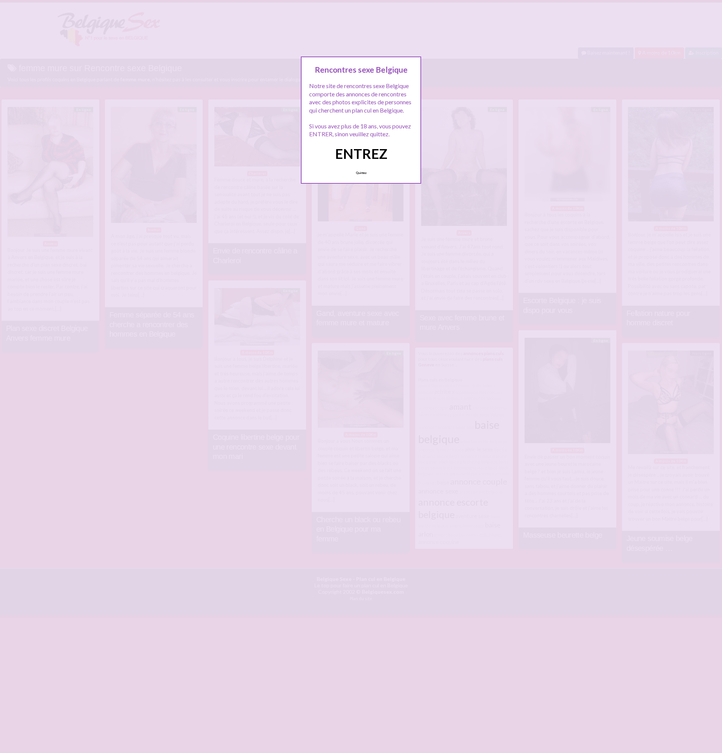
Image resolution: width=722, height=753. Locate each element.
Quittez (361, 173)
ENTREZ (361, 153)
